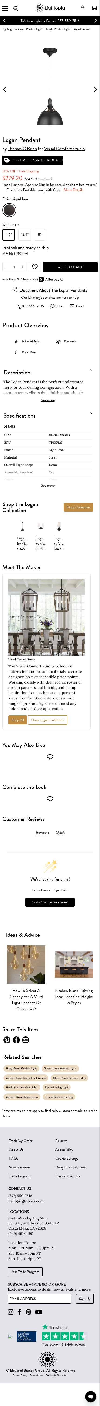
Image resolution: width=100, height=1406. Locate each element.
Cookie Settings (66, 1158)
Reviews (61, 1140)
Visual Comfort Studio (64, 148)
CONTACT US (19, 1189)
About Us (16, 1149)
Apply (29, 184)
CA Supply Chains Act (56, 1375)
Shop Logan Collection (47, 720)
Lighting (7, 29)
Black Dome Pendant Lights (69, 1078)
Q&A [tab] (60, 832)
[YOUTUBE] (38, 1312)
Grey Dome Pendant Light (21, 1068)
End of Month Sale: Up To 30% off (37, 160)
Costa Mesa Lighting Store (28, 1218)
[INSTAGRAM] (10, 1312)
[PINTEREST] (28, 1312)
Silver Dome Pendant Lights (60, 1068)
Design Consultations (70, 1167)
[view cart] (94, 8)
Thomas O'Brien (22, 148)
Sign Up (85, 1299)
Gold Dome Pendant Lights (22, 1087)
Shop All (17, 720)
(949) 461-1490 (20, 1233)
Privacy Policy (20, 1375)
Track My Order (20, 1140)
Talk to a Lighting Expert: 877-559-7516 (50, 21)
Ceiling (19, 29)
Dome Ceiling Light (56, 1087)
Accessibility (64, 1149)
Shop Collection (78, 507)
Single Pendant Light (58, 29)
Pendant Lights (34, 29)
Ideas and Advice (67, 1176)
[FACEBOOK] (19, 1312)
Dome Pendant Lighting (59, 1097)
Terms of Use (36, 1375)
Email (80, 306)
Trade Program (19, 1176)
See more (48, 400)
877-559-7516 (33, 306)
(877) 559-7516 (20, 1195)
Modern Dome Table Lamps (22, 1097)
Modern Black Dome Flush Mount (26, 1078)
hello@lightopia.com (25, 1201)
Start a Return (19, 1167)
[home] (50, 11)
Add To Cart (70, 267)
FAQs (13, 1158)
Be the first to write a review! (50, 902)
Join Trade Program (25, 1272)
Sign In (44, 184)
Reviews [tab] (42, 832)
